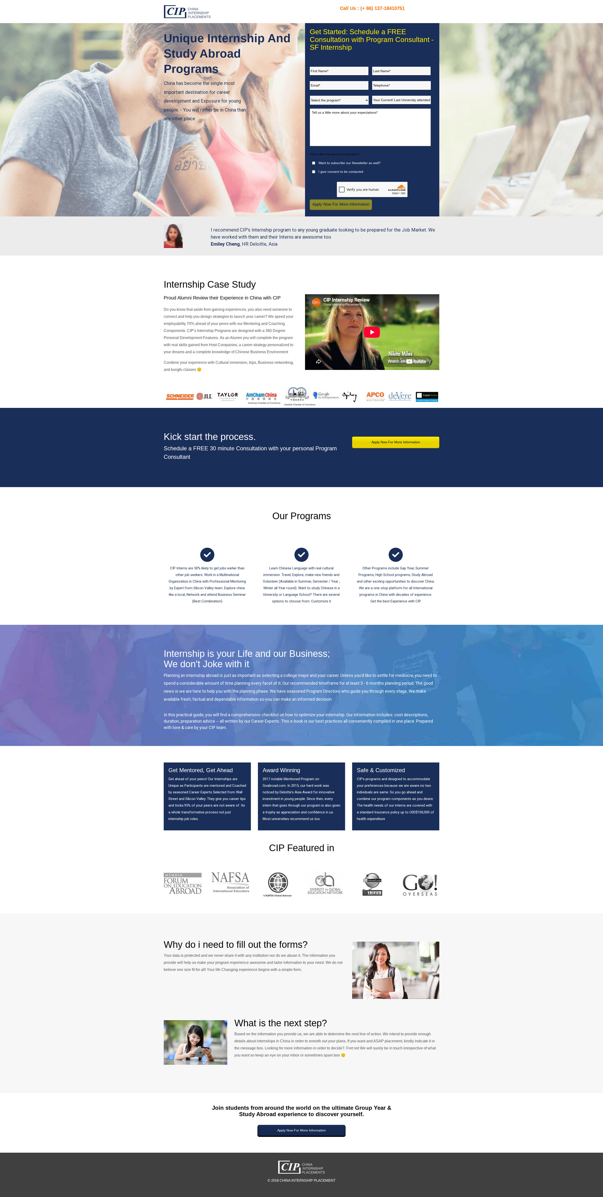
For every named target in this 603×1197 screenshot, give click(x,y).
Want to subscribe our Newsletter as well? (349, 163)
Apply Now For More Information (395, 442)
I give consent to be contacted (340, 172)
